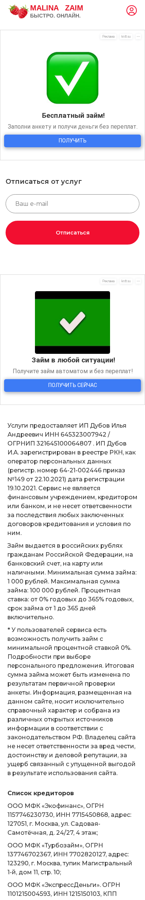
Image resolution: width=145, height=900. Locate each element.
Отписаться (73, 232)
